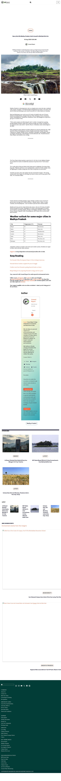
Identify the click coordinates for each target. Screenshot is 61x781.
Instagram (20, 277)
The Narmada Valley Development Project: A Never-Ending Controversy (27, 260)
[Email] (32, 315)
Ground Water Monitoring (7, 768)
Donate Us (3, 721)
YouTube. (23, 281)
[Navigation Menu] (58, 3)
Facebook (28, 277)
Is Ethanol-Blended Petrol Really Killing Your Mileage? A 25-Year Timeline (16, 461)
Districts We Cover (5, 751)
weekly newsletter (37, 279)
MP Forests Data (5, 757)
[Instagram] (19, 686)
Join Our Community (6, 723)
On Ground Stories (5, 745)
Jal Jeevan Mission (5, 766)
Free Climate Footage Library (8, 735)
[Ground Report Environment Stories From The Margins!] (5, 3)
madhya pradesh (32, 423)
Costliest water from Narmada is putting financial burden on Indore (25, 267)
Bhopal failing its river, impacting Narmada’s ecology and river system (26, 270)
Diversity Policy (5, 709)
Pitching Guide (4, 725)
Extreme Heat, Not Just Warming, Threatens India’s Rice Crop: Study (16, 493)
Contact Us (3, 693)
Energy (15, 456)
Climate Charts (4, 764)
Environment (4, 741)
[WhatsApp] (16, 686)
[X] (24, 686)
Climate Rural (4, 749)
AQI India (3, 761)
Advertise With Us (5, 705)
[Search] (30, 3)
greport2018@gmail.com (17, 279)
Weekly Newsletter (5, 719)
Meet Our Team (4, 695)
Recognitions (4, 699)
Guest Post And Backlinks (7, 703)
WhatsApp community (29, 280)
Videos (2, 737)
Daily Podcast (4, 733)
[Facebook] (27, 686)
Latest (30, 30)
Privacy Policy (4, 707)
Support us (13, 251)
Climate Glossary (5, 731)
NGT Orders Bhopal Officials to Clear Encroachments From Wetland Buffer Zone (45, 461)
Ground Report (31, 44)
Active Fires (4, 763)
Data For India (4, 759)
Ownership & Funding (6, 697)
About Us (3, 691)
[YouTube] (21, 686)
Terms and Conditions (6, 711)
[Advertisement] (30, 15)
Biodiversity (47, 593)
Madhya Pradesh (47, 665)
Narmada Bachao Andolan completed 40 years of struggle (23, 263)
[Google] (29, 686)
